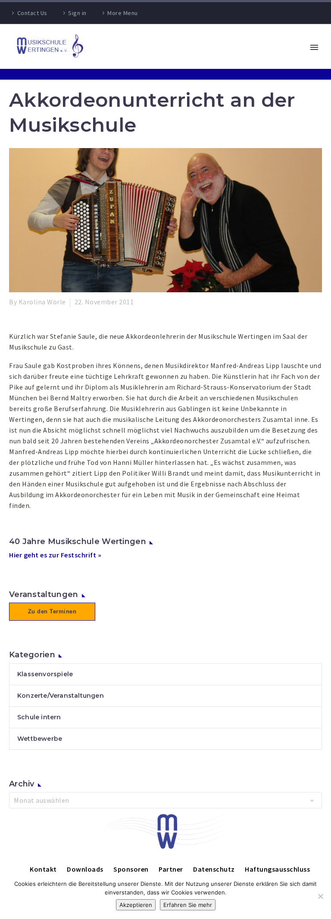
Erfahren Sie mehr (187, 904)
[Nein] (320, 896)
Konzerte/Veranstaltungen (60, 695)
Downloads (85, 869)
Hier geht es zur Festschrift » (55, 555)
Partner (171, 869)
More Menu (122, 13)
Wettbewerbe (39, 739)
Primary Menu (314, 47)
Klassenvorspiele (45, 674)
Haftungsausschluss (277, 869)
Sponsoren (131, 869)
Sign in (77, 13)
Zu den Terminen (52, 611)
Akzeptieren (135, 904)
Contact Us (32, 13)
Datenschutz (214, 869)
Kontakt (43, 869)
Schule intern (39, 717)
